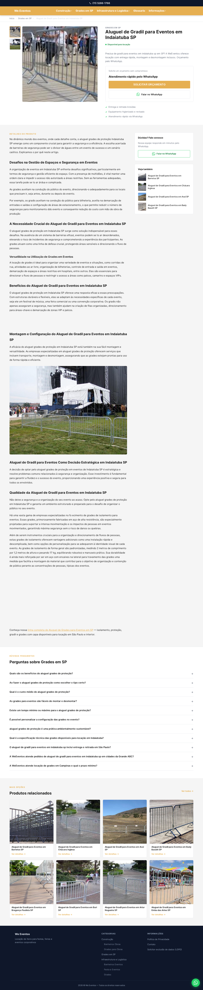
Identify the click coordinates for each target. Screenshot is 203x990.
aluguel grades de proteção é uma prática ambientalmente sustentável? (50, 728)
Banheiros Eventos (113, 964)
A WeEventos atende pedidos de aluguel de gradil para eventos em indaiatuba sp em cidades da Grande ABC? (72, 756)
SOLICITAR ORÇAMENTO (149, 84)
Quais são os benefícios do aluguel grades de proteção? (41, 673)
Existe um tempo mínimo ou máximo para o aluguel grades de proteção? (50, 710)
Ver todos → (187, 791)
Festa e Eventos (112, 969)
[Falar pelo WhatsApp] (196, 983)
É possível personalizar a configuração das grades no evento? (44, 719)
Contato (151, 944)
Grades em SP (84, 10)
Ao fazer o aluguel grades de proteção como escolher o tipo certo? (48, 682)
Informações (157, 10)
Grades (107, 974)
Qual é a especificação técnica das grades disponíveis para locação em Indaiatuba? (57, 738)
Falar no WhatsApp (151, 94)
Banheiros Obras (112, 944)
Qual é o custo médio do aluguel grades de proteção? (40, 691)
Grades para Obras (113, 949)
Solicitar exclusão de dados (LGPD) (164, 949)
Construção (64, 10)
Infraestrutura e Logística (113, 10)
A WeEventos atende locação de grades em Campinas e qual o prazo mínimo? (53, 765)
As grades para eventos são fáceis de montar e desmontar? (43, 701)
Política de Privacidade (158, 939)
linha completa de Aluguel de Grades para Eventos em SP (60, 629)
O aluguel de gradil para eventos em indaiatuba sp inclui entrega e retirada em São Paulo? (60, 747)
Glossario (139, 10)
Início (12, 18)
